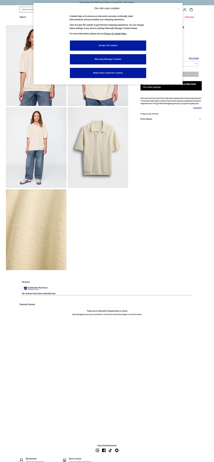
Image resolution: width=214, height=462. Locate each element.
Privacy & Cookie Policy (115, 33)
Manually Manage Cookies (108, 59)
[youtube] (116, 450)
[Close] (178, 9)
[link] (185, 9)
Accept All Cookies (108, 45)
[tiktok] (110, 450)
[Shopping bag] (191, 9)
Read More (197, 108)
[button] (171, 119)
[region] (108, 43)
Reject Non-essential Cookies (108, 73)
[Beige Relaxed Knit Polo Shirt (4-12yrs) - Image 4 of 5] (98, 147)
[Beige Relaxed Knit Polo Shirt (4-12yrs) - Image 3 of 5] (36, 147)
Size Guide (194, 58)
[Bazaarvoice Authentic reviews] (36, 288)
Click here (157, 87)
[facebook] (104, 450)
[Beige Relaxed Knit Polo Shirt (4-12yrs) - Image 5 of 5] (36, 229)
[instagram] (97, 450)
